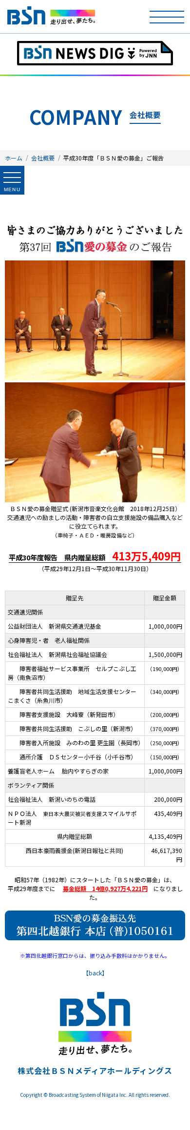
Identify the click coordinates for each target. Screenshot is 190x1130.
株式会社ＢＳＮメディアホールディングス (95, 1070)
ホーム (13, 158)
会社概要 (43, 158)
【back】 (95, 973)
